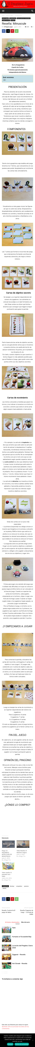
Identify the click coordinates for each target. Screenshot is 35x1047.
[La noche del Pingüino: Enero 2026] (6, 948)
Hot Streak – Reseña (19, 963)
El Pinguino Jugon (8, 26)
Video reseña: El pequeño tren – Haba (7, 874)
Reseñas (13, 20)
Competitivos (18, 15)
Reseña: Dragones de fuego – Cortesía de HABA (26, 912)
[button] (3, 10)
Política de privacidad (21, 1044)
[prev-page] (3, 972)
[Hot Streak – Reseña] (6, 965)
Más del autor (25, 922)
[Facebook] (4, 31)
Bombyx (12, 886)
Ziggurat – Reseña (18, 954)
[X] (8, 31)
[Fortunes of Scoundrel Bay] (6, 939)
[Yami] (6, 930)
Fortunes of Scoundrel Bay (21, 937)
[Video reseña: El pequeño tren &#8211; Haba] (8, 866)
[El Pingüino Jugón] (17, 4)
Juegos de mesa (5, 20)
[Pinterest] (12, 31)
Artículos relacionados (12, 922)
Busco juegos (9, 15)
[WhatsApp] (16, 31)
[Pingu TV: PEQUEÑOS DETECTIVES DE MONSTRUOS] (8, 844)
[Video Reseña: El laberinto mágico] (23, 844)
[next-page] (6, 972)
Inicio (3, 15)
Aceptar (10, 1044)
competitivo (19, 886)
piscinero (26, 886)
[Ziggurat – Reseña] (6, 957)
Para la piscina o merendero (23, 18)
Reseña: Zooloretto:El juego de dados (8, 911)
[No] (33, 1040)
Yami (13, 928)
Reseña (4, 888)
